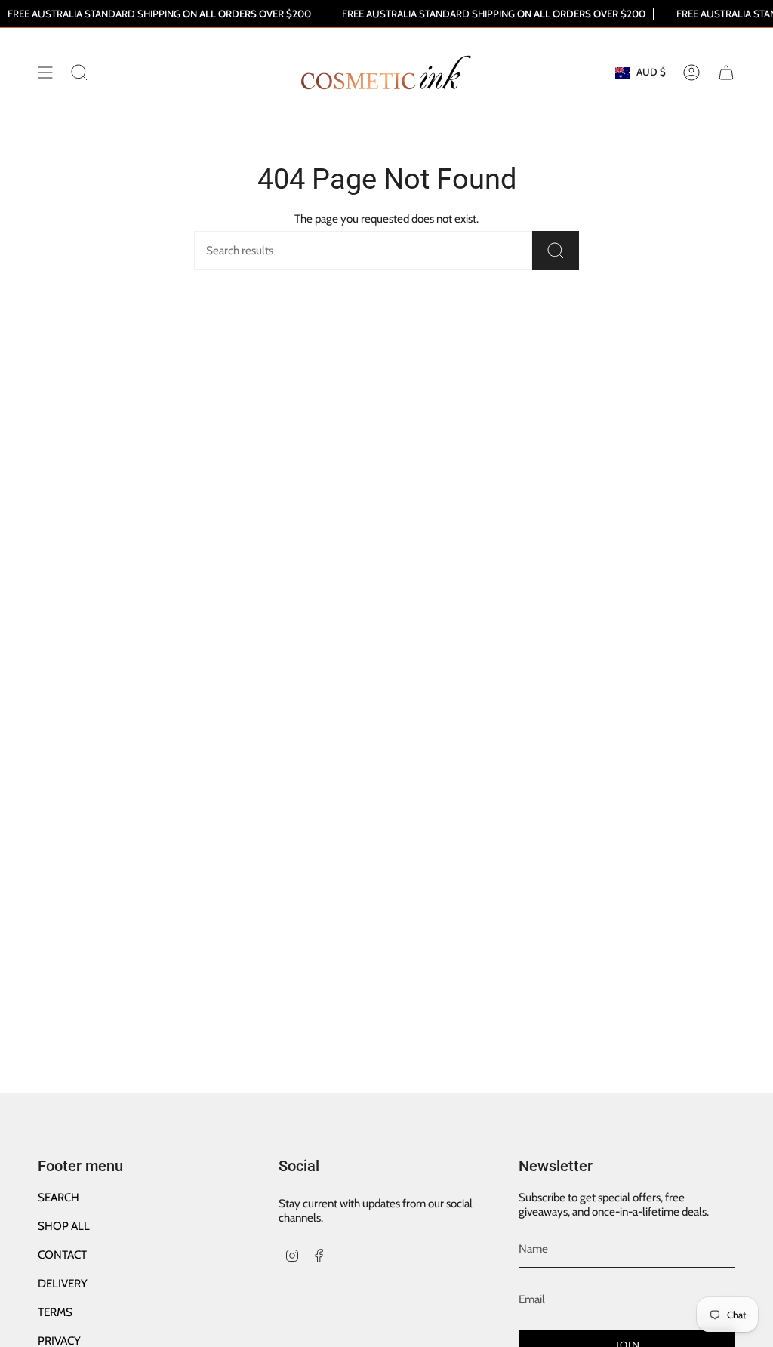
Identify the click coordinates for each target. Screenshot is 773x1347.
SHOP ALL (64, 1226)
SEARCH (58, 1197)
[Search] (555, 250)
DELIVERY (63, 1283)
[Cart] (726, 72)
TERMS (55, 1312)
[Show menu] (45, 72)
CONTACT (62, 1254)
